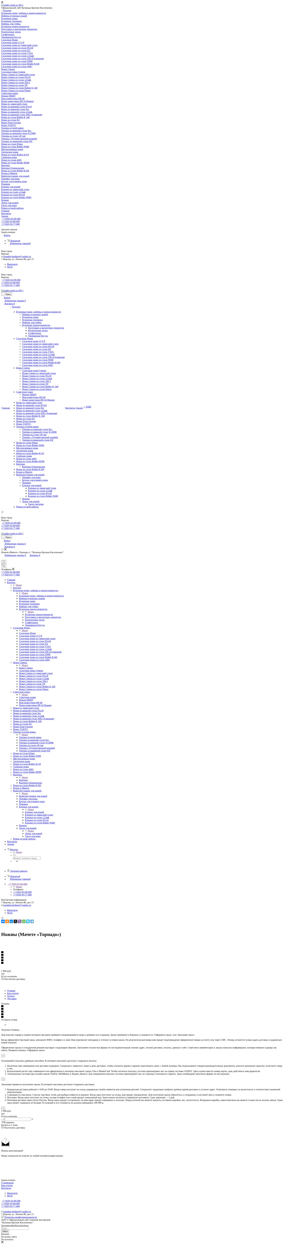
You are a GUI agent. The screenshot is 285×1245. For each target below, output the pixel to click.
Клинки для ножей (34, 812)
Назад (19, 585)
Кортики (23, 780)
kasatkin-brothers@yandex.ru (17, 256)
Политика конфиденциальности (20, 1217)
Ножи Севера (26, 668)
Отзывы (11, 990)
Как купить (13, 993)
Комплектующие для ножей (33, 796)
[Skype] (28, 921)
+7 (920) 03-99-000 (11, 219)
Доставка (11, 998)
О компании (7, 1182)
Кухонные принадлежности (39, 614)
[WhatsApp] (24, 921)
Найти (5, 1231)
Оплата (11, 996)
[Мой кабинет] (2, 558)
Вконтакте (12, 264)
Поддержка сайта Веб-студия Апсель (14, 1225)
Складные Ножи (27, 633)
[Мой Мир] (11, 921)
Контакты (6, 1188)
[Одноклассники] (7, 921)
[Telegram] (32, 921)
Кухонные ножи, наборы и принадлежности (41, 596)
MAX (10, 267)
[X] (15, 921)
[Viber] (19, 921)
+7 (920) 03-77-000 (10, 224)
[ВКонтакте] (3, 921)
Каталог (17, 588)
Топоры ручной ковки (30, 737)
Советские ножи (27, 697)
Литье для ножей (33, 833)
